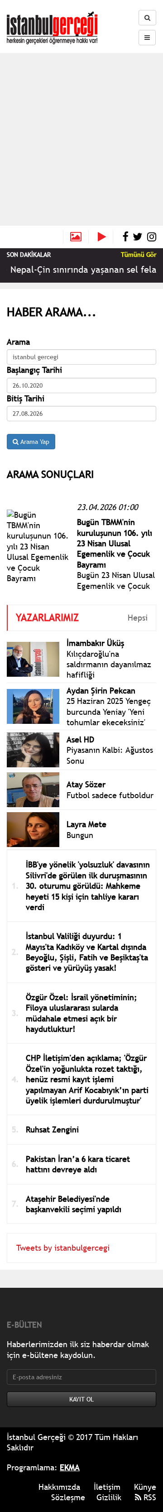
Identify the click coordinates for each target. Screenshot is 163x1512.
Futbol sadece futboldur (110, 795)
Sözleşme (68, 1497)
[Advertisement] (81, 139)
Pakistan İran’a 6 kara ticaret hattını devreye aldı (78, 1164)
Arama (18, 342)
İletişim (107, 1487)
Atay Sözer (86, 784)
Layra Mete (86, 824)
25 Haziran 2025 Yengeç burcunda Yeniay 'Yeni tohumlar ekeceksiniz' (109, 711)
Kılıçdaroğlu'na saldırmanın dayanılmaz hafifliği (109, 664)
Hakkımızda (59, 1487)
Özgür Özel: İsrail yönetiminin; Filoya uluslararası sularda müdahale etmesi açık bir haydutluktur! (81, 1013)
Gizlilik (108, 1497)
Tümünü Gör (138, 254)
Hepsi (138, 617)
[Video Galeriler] (105, 237)
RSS (148, 1497)
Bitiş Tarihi (25, 398)
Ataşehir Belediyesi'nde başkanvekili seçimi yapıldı (73, 1204)
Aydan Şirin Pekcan (101, 690)
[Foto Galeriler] (76, 237)
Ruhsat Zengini (52, 1129)
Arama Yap (34, 442)
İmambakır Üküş (95, 643)
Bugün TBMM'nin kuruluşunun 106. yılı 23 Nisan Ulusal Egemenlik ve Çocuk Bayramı (114, 543)
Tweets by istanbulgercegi (63, 1247)
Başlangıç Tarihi (34, 370)
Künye (145, 1487)
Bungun (80, 835)
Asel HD (80, 739)
